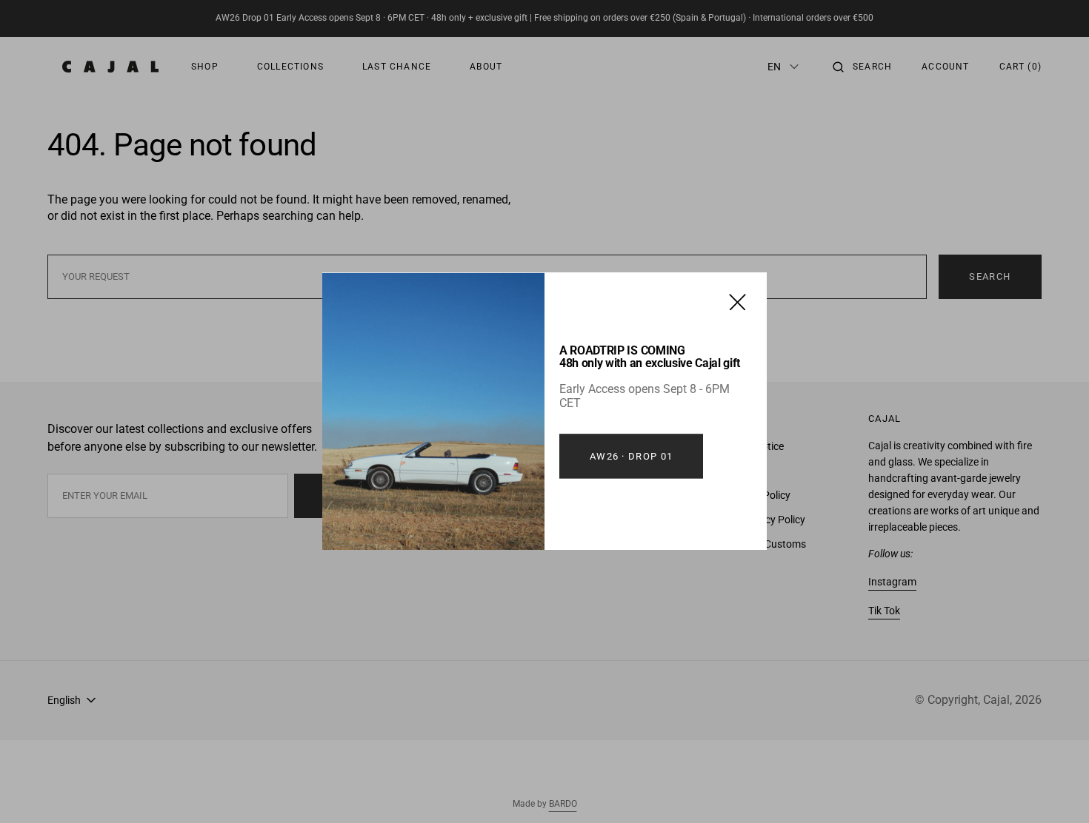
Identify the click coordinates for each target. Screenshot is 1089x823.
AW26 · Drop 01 (631, 456)
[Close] (737, 301)
